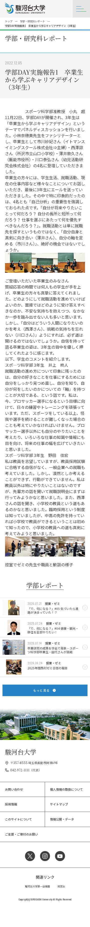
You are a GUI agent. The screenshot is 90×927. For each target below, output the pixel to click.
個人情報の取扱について (66, 789)
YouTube (60, 856)
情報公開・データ (62, 819)
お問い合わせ (14, 789)
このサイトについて (18, 819)
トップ (8, 21)
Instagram (45, 856)
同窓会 (61, 886)
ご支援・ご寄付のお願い (21, 834)
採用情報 (11, 804)
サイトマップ (59, 804)
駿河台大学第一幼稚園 (37, 886)
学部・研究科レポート (32, 21)
